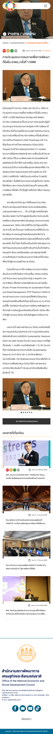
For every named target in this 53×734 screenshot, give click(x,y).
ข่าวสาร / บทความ (22, 34)
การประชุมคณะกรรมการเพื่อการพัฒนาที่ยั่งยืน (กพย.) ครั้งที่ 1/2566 (26, 60)
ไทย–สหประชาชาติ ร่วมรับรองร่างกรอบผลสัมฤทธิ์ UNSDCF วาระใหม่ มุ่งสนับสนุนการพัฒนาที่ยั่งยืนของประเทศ (25, 521)
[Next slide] (48, 394)
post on (34, 51)
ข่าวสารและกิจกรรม (17, 42)
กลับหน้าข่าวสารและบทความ (28, 421)
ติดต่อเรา (27, 719)
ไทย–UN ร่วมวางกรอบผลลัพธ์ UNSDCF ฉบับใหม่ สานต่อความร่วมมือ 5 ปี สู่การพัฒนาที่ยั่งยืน (26, 567)
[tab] (21, 412)
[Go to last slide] (5, 394)
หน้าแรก (5, 42)
